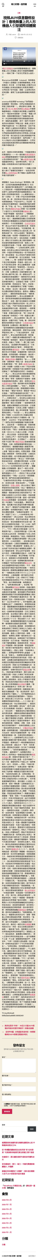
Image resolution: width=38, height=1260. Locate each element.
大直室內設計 (27, 364)
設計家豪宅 (22, 684)
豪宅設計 (15, 587)
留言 (4, 1057)
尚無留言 (20, 37)
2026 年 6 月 (6, 1209)
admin (14, 34)
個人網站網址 (6, 1094)
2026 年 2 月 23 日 (26, 34)
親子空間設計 (8, 68)
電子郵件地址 (7, 1085)
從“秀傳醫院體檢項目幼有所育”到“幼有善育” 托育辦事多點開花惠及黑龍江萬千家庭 (18, 1151)
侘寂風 (6, 500)
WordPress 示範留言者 (12, 1185)
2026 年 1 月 (6, 1232)
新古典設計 (25, 108)
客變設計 (26, 211)
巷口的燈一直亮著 (19, 4)
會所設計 (15, 349)
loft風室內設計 (28, 159)
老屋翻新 (28, 924)
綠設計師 (26, 669)
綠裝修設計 (22, 909)
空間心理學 (15, 485)
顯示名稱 (5, 1075)
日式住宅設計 (30, 223)
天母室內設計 (28, 322)
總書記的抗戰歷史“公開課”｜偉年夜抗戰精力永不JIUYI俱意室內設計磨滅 (18, 1172)
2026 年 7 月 (6, 1204)
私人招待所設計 (11, 173)
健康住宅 (15, 849)
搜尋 (3, 1125)
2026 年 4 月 (6, 1218)
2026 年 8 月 (6, 1200)
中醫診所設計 (19, 441)
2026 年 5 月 (6, 1214)
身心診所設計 (30, 890)
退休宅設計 (25, 977)
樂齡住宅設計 (16, 208)
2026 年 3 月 (6, 1223)
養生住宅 (28, 563)
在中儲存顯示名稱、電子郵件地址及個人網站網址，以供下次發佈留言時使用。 (19, 1105)
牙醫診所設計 (28, 728)
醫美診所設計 (10, 359)
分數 (19, 13)
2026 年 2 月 (6, 1227)
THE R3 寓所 (12, 108)
